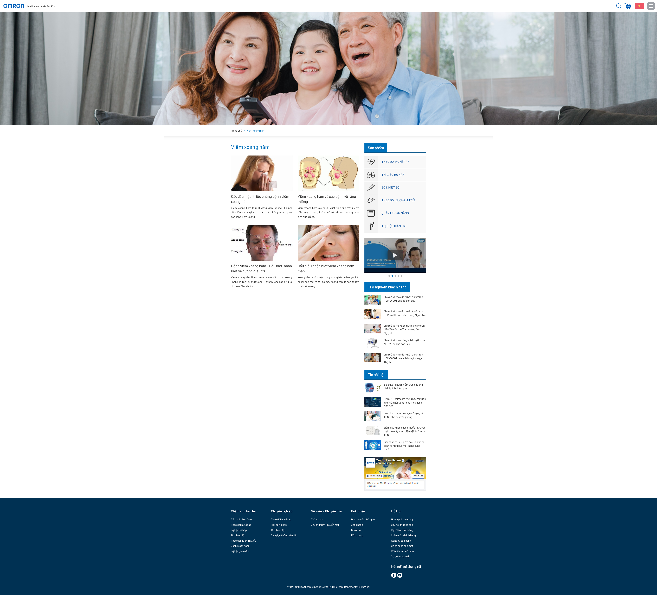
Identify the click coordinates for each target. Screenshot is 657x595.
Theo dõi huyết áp (395, 161)
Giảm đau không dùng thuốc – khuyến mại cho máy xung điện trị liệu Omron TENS (405, 431)
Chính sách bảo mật (402, 545)
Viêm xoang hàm (250, 146)
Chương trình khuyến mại (325, 524)
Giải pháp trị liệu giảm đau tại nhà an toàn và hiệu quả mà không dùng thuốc (404, 445)
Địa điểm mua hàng (627, 6)
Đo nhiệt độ (391, 187)
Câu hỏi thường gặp (402, 524)
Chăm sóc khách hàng (403, 535)
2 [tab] (392, 276)
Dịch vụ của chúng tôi (363, 519)
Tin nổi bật (376, 374)
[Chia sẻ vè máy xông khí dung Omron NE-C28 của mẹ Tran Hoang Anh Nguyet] (372, 329)
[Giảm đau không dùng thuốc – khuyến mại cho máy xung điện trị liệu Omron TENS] (372, 431)
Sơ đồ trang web (400, 556)
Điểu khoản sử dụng (402, 551)
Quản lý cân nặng (395, 213)
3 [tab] (395, 276)
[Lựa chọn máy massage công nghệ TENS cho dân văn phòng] (372, 416)
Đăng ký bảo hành (401, 540)
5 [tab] (401, 276)
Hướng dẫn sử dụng (402, 519)
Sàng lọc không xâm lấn (284, 535)
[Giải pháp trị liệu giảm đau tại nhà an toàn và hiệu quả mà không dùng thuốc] (372, 445)
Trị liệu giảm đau (395, 226)
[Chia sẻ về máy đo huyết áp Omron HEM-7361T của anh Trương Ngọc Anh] (372, 314)
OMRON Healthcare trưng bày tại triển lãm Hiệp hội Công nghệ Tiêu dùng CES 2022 (405, 402)
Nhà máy (356, 530)
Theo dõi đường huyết (399, 200)
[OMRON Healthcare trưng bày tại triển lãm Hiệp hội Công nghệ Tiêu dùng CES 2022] (372, 402)
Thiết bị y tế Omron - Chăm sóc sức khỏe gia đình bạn (29, 6)
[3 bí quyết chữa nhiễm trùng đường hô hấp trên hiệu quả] (372, 388)
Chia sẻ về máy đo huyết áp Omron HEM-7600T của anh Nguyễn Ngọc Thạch (403, 358)
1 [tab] (389, 276)
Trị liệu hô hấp (393, 174)
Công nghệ (357, 524)
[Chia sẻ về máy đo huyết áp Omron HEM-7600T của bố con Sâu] (372, 300)
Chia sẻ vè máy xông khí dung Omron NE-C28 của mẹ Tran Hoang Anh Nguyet (404, 329)
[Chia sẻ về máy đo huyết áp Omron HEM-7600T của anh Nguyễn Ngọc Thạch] (372, 358)
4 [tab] (398, 276)
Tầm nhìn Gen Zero (241, 519)
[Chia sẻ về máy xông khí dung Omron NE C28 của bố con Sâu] (372, 343)
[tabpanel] (395, 255)
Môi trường (357, 535)
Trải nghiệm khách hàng (387, 287)
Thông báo (317, 519)
